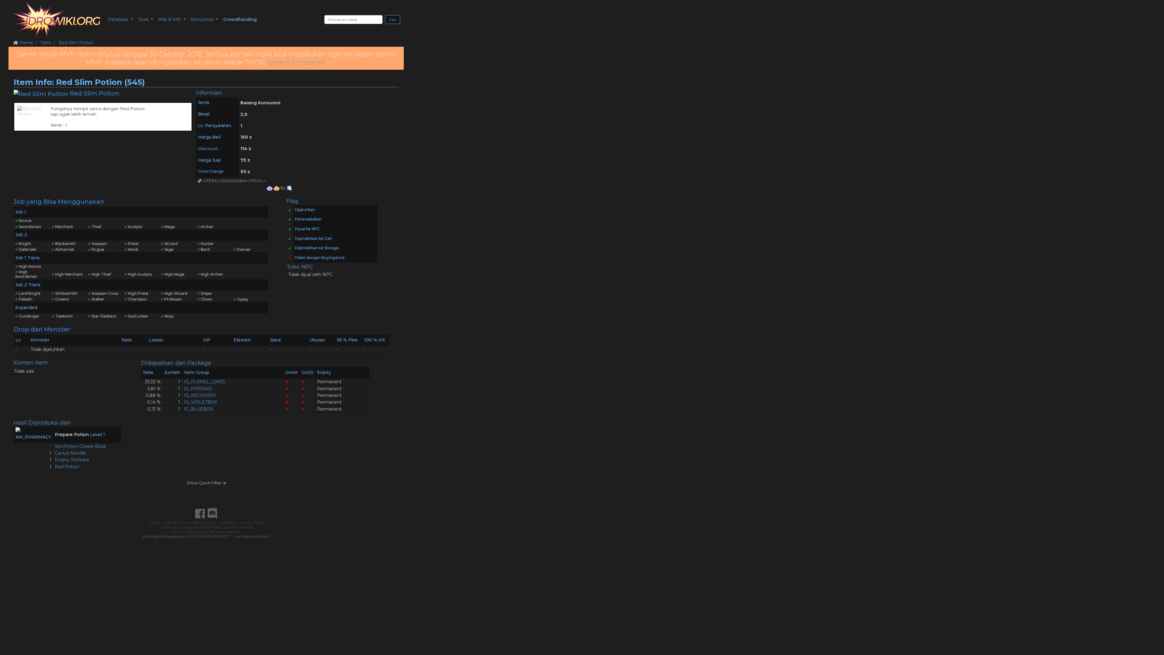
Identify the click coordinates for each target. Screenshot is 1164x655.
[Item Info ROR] (277, 187)
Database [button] (118, 19)
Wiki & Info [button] (170, 19)
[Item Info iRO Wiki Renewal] (284, 187)
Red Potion (67, 466)
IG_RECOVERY (200, 395)
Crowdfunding (240, 19)
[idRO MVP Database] (56, 19)
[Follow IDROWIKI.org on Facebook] (200, 513)
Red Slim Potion (76, 42)
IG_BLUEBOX (198, 409)
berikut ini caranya (296, 62)
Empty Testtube (72, 459)
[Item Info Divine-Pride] (289, 187)
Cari (392, 19)
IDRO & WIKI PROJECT (209, 536)
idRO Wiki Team (186, 522)
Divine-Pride (242, 527)
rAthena (184, 527)
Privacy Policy (252, 522)
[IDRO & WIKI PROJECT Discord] (212, 513)
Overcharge (211, 171)
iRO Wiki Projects (208, 527)
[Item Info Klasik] (270, 187)
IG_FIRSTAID (198, 388)
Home (26, 42)
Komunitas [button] (203, 19)
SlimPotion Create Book (80, 446)
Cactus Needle (70, 453)
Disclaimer (228, 522)
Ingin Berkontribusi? (252, 536)
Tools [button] (144, 19)
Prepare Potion (72, 434)
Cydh (211, 522)
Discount (208, 148)
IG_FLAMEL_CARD (204, 382)
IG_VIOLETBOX (200, 402)
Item (46, 42)
